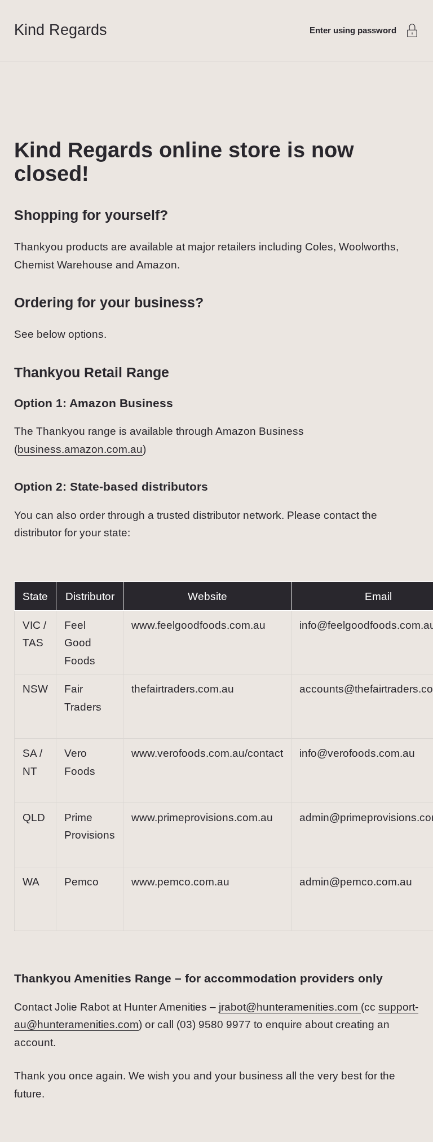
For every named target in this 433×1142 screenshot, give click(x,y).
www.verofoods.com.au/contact (207, 753)
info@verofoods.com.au (357, 753)
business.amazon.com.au (80, 449)
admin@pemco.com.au (355, 882)
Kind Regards (60, 29)
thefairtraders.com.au (182, 689)
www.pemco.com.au (180, 882)
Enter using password (353, 30)
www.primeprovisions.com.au (202, 817)
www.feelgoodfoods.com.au (198, 625)
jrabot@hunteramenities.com (290, 1007)
